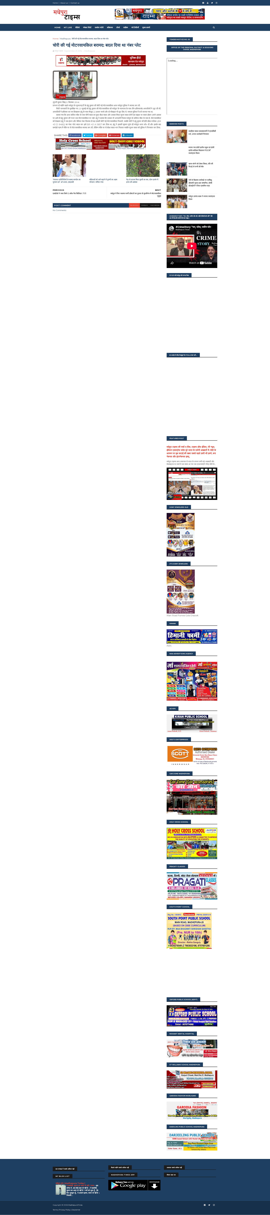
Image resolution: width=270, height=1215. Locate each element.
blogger (134, 205)
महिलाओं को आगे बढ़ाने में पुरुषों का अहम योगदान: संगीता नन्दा (103, 180)
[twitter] (212, 3)
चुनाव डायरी (146, 27)
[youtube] (207, 3)
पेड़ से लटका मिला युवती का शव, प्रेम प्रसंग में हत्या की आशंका (142, 180)
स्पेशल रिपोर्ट (87, 27)
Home (55, 3)
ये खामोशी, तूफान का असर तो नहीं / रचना (81, 1185)
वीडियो (77, 27)
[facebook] (203, 3)
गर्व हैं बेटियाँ (135, 27)
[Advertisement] (192, 973)
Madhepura (65, 39)
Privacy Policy (64, 1210)
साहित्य (125, 27)
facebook (155, 205)
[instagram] (216, 3)
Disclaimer (76, 1210)
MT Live (68, 27)
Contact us (74, 3)
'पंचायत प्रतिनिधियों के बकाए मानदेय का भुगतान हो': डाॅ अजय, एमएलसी (66, 180)
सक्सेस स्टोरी (99, 27)
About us (64, 3)
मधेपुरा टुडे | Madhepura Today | (70, 1183)
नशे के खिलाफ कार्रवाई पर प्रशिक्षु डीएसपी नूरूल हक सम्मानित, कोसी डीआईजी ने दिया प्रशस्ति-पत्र (200, 183)
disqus (144, 205)
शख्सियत (110, 27)
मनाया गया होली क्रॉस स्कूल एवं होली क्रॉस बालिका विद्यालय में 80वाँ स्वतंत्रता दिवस (201, 150)
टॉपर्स (118, 27)
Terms (55, 1210)
